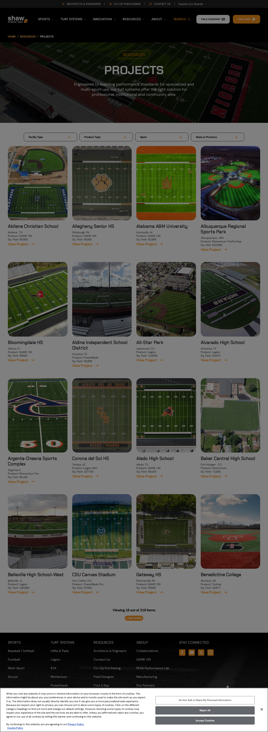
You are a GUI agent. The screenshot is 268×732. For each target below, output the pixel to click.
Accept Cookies (205, 720)
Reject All (205, 710)
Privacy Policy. (76, 724)
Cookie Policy (15, 728)
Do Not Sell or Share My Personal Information (205, 700)
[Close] (261, 709)
